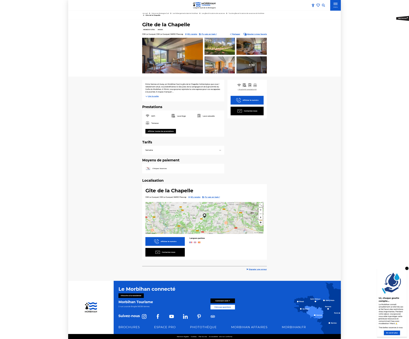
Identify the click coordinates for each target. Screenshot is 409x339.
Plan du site (203, 336)
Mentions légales (183, 336)
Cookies (194, 336)
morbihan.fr (294, 327)
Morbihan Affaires (249, 327)
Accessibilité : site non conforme (220, 336)
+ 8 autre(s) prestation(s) (247, 89)
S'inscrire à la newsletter (131, 296)
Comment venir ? (222, 301)
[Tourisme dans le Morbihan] (204, 5)
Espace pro (165, 327)
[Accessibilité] (313, 5)
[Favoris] (318, 5)
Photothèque (203, 327)
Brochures (129, 327)
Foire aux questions (223, 307)
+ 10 (252, 65)
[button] (323, 5)
